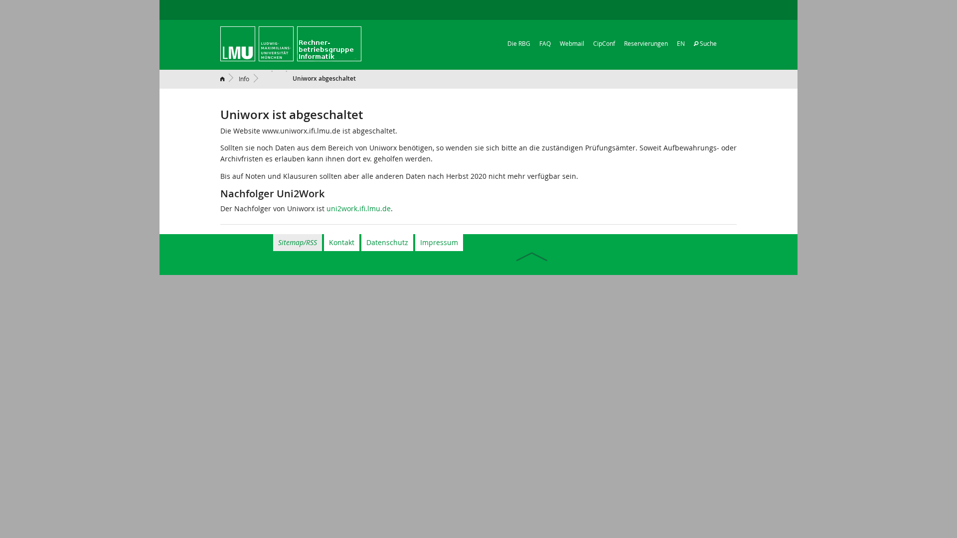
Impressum (439, 242)
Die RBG (518, 43)
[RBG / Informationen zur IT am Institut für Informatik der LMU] (290, 43)
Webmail (572, 43)
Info (244, 79)
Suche (707, 43)
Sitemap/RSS (297, 242)
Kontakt (341, 242)
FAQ (545, 43)
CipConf (604, 43)
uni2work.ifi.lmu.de (358, 208)
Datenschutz (387, 242)
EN (681, 43)
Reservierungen (646, 43)
